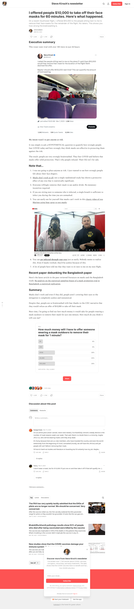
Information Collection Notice (66, 588)
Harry (36, 466)
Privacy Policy (83, 588)
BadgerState (38, 430)
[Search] (104, 4)
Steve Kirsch (38, 30)
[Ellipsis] (104, 429)
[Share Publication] (108, 4)
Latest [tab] (37, 498)
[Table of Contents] (2, 304)
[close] (87, 549)
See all (33, 563)
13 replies (39, 458)
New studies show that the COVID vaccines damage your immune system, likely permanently (56, 545)
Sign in (127, 4)
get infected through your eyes (53, 259)
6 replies (39, 478)
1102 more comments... (37, 487)
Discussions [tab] (45, 498)
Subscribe (117, 4)
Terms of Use (77, 586)
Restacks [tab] (43, 410)
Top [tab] (31, 498)
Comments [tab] (34, 410)
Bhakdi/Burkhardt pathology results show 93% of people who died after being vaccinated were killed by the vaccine (57, 526)
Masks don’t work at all (43, 177)
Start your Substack (61, 599)
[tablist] (38, 410)
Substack (56, 605)
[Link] (26, 42)
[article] (67, 511)
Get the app (77, 599)
